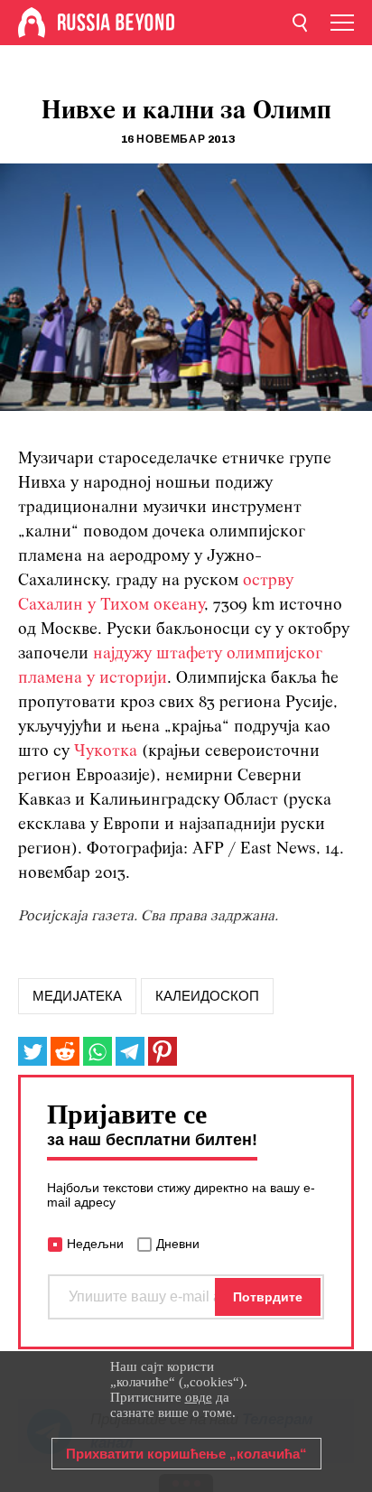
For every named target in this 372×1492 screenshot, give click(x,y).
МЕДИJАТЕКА (77, 996)
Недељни (95, 1243)
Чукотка (105, 751)
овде (198, 1397)
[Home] (31, 22)
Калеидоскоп (207, 996)
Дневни (178, 1243)
